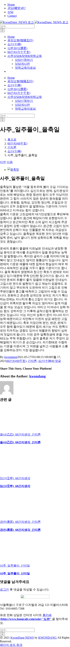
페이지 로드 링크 (11, 644)
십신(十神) (45, 361)
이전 (3, 162)
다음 (10, 162)
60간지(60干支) (16, 361)
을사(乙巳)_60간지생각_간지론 (20, 434)
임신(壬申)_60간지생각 (15, 478)
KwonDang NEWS (22, 637)
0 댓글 (57, 361)
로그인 (4, 589)
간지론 (32, 361)
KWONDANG (47, 637)
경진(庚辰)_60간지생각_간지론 (20, 521)
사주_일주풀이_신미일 (15, 565)
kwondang (10, 357)
